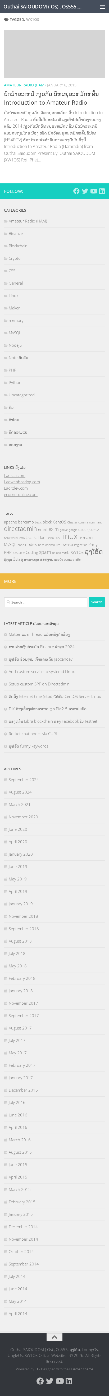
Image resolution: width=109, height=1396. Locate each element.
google (73, 530)
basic (38, 522)
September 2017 (24, 1015)
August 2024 (20, 792)
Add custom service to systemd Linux (42, 671)
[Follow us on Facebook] (76, 191)
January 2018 (21, 990)
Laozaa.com (14, 475)
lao (43, 537)
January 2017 (21, 1077)
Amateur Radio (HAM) (25, 84)
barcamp (26, 522)
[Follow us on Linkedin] (102, 191)
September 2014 (24, 1264)
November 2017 (23, 1003)
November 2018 (23, 916)
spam (45, 552)
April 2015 (18, 1177)
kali (36, 537)
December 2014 (23, 1226)
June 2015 (18, 1164)
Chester (72, 522)
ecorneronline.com (21, 494)
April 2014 (18, 1313)
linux (69, 536)
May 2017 (18, 1052)
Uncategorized (22, 394)
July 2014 (17, 1276)
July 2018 (17, 953)
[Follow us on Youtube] (93, 191)
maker (88, 537)
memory (16, 320)
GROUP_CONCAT (89, 530)
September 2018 (24, 928)
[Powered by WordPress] (36, 1369)
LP (80, 538)
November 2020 (23, 816)
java (29, 537)
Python (15, 382)
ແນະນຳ (58, 560)
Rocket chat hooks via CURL (33, 733)
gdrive (64, 530)
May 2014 (18, 1301)
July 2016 (17, 1102)
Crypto (15, 258)
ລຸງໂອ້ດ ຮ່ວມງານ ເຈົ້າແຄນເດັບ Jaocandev (40, 659)
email (42, 529)
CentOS (59, 522)
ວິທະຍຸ (18, 559)
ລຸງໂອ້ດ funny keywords (28, 746)
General (16, 283)
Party (93, 544)
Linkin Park (53, 538)
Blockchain (18, 245)
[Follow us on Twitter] (85, 191)
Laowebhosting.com (22, 481)
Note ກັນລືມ (18, 357)
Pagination (80, 545)
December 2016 (23, 1090)
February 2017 (22, 1065)
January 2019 (21, 903)
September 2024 (24, 779)
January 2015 (21, 1214)
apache (10, 522)
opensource (52, 545)
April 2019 (18, 891)
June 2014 (18, 1288)
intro (22, 538)
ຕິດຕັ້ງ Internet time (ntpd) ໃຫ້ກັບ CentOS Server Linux (55, 696)
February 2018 (22, 978)
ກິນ (11, 407)
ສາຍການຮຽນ (31, 560)
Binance (16, 233)
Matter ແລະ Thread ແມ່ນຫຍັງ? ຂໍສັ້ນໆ (39, 634)
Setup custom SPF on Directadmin (39, 684)
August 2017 (20, 1028)
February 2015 (22, 1201)
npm (41, 545)
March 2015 (20, 1189)
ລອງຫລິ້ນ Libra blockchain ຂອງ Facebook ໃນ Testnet (53, 721)
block (47, 522)
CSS (12, 270)
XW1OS (77, 552)
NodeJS (15, 345)
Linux (13, 295)
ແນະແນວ (69, 560)
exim (53, 529)
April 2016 (18, 1127)
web (66, 552)
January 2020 (21, 854)
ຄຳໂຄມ (14, 419)
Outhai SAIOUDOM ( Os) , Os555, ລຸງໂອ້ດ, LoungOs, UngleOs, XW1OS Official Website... (42, 6)
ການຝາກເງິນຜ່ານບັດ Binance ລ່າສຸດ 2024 (42, 646)
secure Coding (25, 552)
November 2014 (23, 1239)
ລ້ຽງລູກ (8, 560)
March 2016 (20, 1139)
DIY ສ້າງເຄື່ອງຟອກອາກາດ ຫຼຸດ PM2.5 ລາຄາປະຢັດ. (48, 708)
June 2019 (18, 866)
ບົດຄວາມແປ (18, 432)
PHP (12, 370)
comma (83, 522)
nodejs (31, 544)
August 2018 (20, 941)
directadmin (20, 529)
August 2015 (20, 1152)
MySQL (15, 332)
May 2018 (18, 965)
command (95, 522)
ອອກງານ (15, 444)
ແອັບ (78, 560)
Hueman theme (81, 1369)
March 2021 (20, 804)
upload (56, 553)
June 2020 (18, 829)
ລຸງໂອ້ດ (94, 551)
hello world (11, 538)
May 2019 (18, 879)
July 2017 (17, 1040)
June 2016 (18, 1114)
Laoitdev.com (16, 488)
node (20, 545)
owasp (67, 544)
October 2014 (21, 1251)
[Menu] (102, 6)
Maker (14, 307)
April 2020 (18, 841)
